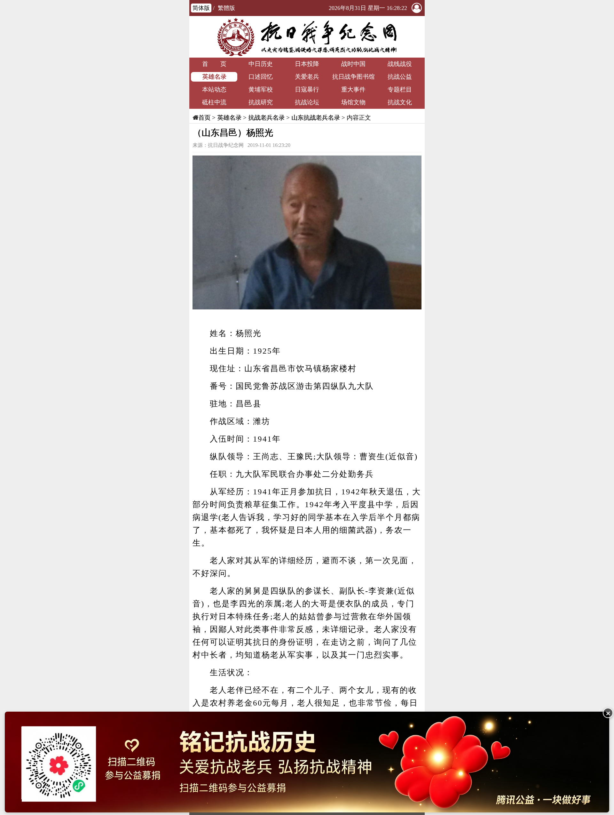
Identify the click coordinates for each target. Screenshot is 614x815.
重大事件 (353, 89)
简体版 (201, 8)
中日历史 (260, 63)
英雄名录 (214, 76)
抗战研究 (260, 102)
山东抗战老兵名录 (315, 117)
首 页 (214, 63)
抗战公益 (400, 76)
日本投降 (307, 63)
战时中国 (353, 63)
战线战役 (400, 63)
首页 (204, 118)
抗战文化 (400, 102)
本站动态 (214, 89)
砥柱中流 (214, 102)
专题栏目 (400, 89)
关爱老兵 (307, 76)
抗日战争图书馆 (353, 76)
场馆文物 (353, 102)
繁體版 (226, 8)
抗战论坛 (307, 102)
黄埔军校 (260, 89)
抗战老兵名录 (266, 117)
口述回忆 (260, 76)
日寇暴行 (307, 89)
